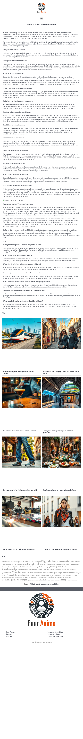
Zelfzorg (62, 579)
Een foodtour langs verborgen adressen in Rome (59, 490)
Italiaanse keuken (48, 569)
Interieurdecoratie (70, 567)
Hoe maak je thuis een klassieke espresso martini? (20, 431)
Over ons (9, 636)
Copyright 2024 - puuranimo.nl (41, 642)
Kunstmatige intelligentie (62, 569)
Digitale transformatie (55, 561)
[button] (41, 18)
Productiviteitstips (47, 575)
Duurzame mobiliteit (20, 564)
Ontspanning (46, 572)
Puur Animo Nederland (55, 636)
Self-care (62, 575)
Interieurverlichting (37, 569)
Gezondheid (19, 567)
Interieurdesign (9, 569)
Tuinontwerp (54, 580)
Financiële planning (63, 564)
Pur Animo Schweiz (53, 634)
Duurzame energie (7, 564)
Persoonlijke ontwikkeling (17, 575)
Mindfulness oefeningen (34, 572)
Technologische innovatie (62, 577)
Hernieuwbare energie (31, 567)
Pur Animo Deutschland (55, 632)
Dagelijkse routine (23, 561)
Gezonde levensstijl (8, 567)
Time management (34, 580)
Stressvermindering (46, 577)
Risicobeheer (57, 575)
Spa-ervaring (18, 577)
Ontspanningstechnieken (60, 572)
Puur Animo (10, 632)
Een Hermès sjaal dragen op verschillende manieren (60, 549)
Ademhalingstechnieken (9, 561)
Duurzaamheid (75, 562)
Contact (9, 634)
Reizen (26, 584)
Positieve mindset (35, 575)
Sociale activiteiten (71, 575)
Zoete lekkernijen (72, 580)
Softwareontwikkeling (8, 577)
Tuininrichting (45, 580)
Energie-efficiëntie (36, 564)
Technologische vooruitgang (15, 579)
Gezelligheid (74, 564)
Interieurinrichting (24, 569)
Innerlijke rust (56, 567)
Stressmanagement (30, 577)
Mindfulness (19, 572)
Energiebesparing (52, 564)
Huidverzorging (44, 567)
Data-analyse (36, 561)
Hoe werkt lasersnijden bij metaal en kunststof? (19, 549)
